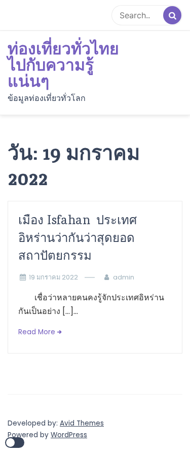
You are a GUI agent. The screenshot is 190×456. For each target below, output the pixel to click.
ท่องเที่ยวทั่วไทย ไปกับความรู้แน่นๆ (63, 65)
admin (123, 277)
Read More (36, 332)
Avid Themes (82, 423)
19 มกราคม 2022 (53, 277)
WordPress (69, 435)
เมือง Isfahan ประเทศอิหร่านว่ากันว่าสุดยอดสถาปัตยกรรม (77, 237)
